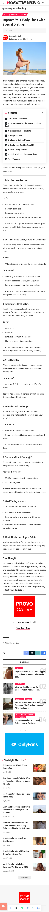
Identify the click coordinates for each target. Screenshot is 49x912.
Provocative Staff (15, 36)
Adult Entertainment (25, 714)
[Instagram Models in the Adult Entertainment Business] (8, 719)
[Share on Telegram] (27, 908)
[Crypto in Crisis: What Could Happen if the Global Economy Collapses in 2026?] (8, 673)
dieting (16, 643)
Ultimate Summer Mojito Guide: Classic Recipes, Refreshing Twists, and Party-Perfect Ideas (16, 825)
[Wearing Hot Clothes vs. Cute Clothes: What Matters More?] (8, 688)
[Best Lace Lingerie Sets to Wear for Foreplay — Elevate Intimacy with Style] (39, 781)
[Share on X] (16, 908)
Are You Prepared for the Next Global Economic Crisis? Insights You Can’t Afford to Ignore (30, 705)
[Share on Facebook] (11, 908)
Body (6, 14)
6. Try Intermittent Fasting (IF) (21, 145)
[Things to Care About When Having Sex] (39, 768)
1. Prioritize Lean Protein (17, 119)
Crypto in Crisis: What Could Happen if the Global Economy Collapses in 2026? (30, 674)
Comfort (20, 683)
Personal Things (18, 14)
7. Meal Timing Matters (18, 149)
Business (20, 699)
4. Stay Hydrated (15, 135)
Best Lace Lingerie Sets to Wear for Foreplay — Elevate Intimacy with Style (16, 781)
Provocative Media (21, 3)
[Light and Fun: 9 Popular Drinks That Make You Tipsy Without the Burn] (39, 809)
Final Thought (14, 159)
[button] (5, 2)
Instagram (20, 717)
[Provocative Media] (24, 897)
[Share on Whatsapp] (22, 908)
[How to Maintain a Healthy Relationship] (39, 841)
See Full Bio (23, 628)
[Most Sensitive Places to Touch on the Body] (39, 796)
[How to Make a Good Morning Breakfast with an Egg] (39, 854)
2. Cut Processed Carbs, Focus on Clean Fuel (23, 124)
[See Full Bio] (31, 628)
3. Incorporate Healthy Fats (19, 131)
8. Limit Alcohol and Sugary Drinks (22, 154)
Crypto (19, 668)
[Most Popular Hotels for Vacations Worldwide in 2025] (39, 867)
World (28, 699)
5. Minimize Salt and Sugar (19, 140)
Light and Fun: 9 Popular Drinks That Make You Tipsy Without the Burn (16, 810)
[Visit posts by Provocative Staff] (5, 37)
